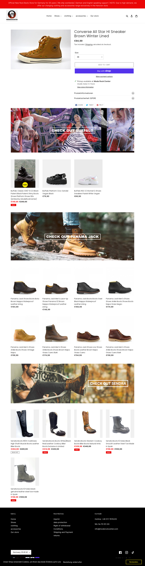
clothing (14, 525)
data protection (60, 522)
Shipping (88, 44)
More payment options (104, 76)
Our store (15, 532)
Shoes (13, 522)
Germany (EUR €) (20, 552)
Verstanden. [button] (133, 562)
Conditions (58, 529)
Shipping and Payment (63, 532)
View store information (85, 87)
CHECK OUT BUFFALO (72, 131)
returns (57, 535)
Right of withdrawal (62, 525)
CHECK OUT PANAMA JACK (72, 237)
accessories (16, 529)
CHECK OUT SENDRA (108, 383)
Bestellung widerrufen (72, 562)
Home (13, 519)
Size (76, 52)
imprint (57, 519)
